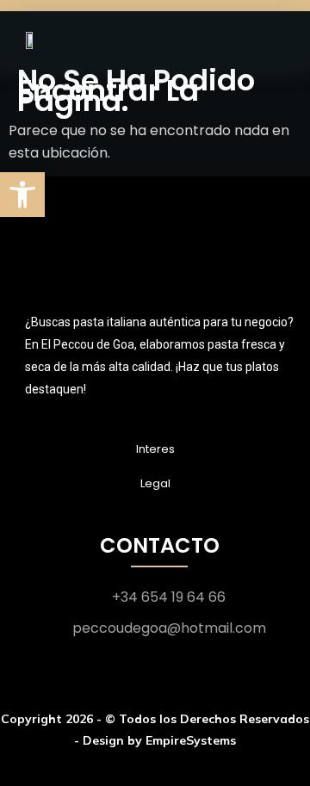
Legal (155, 483)
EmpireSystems (191, 740)
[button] (22, 194)
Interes (155, 449)
